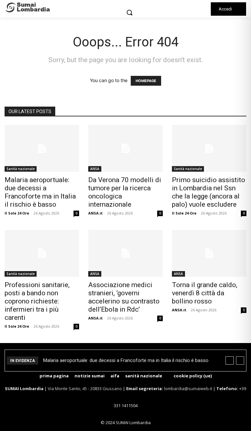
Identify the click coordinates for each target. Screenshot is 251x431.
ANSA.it (95, 213)
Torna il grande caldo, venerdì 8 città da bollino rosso (204, 293)
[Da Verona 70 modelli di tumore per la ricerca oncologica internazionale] (125, 148)
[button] (129, 12)
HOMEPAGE (146, 80)
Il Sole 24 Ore (17, 213)
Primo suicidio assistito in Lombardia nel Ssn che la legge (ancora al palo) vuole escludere (208, 192)
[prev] (230, 360)
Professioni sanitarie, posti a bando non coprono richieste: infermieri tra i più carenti (37, 301)
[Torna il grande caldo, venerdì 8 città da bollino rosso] (209, 253)
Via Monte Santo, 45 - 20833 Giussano (85, 388)
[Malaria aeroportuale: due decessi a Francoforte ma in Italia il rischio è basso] (42, 148)
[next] (240, 360)
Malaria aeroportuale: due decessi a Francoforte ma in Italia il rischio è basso (40, 192)
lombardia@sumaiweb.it (188, 388)
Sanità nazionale (21, 168)
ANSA (94, 168)
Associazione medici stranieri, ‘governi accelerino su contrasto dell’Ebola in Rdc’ (123, 297)
